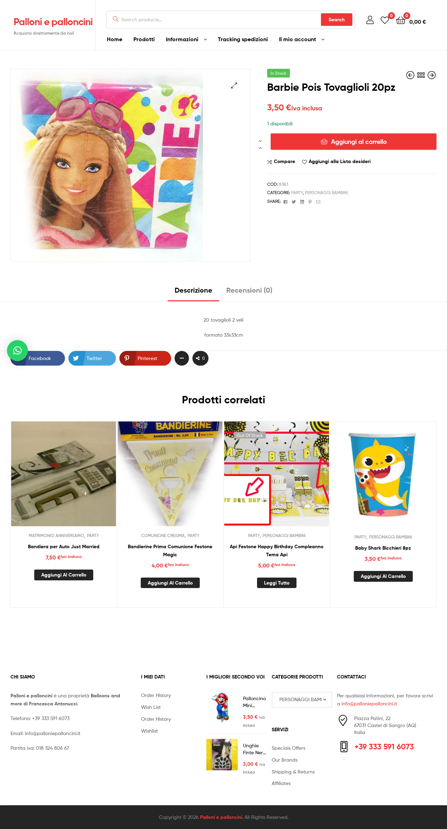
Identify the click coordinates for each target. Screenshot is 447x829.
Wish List (151, 707)
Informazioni (182, 39)
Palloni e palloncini (53, 22)
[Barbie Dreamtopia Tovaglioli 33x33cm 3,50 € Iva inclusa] (411, 75)
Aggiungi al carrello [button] (63, 575)
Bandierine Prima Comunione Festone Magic (170, 550)
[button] (234, 85)
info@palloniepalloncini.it (52, 733)
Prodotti (144, 39)
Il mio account (297, 39)
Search (337, 19)
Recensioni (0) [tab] (249, 290)
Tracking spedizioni (243, 39)
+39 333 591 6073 (50, 718)
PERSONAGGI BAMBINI (326, 192)
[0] (385, 20)
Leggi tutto (277, 583)
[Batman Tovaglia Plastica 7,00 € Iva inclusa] (432, 75)
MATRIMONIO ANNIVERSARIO (56, 535)
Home (114, 39)
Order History (156, 695)
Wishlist (149, 731)
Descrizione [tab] (193, 290)
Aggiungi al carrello (359, 142)
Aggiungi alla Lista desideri (340, 161)
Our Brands (285, 760)
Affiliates (281, 783)
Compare (284, 161)
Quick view (80, 479)
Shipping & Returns (293, 772)
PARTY (297, 192)
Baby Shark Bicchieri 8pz (383, 548)
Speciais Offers (288, 748)
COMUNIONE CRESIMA (163, 535)
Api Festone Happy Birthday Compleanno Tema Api (276, 550)
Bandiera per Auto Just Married (64, 546)
